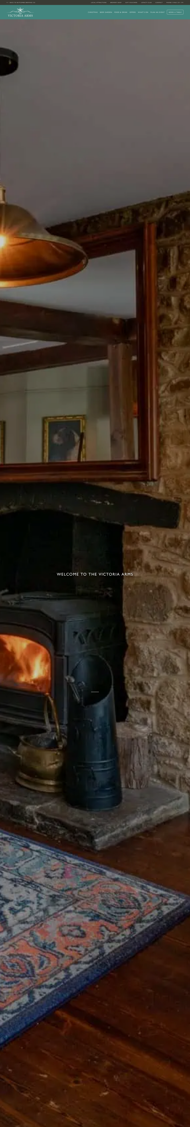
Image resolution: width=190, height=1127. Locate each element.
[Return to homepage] (20, 12)
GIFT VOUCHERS (131, 2)
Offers (133, 12)
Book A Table (175, 12)
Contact (159, 2)
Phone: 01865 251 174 (174, 2)
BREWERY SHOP (116, 2)
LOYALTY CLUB (146, 2)
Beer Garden (106, 12)
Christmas (93, 12)
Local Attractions (99, 2)
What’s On (143, 12)
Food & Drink (120, 12)
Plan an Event (158, 12)
